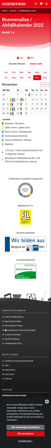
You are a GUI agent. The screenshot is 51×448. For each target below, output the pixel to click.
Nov (37, 77)
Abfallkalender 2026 (27, 11)
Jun (45, 72)
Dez (45, 77)
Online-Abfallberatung (14, 317)
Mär (21, 72)
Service (13, 11)
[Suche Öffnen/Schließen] (35, 4)
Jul (5, 77)
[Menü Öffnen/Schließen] (46, 4)
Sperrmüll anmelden (13, 321)
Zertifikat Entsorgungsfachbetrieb (19, 361)
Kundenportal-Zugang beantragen (21, 330)
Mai (37, 72)
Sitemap (8, 379)
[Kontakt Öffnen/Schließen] (41, 4)
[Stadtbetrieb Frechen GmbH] (14, 4)
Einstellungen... (25, 441)
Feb (14, 72)
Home (4, 11)
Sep (21, 77)
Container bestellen (13, 334)
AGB (7, 365)
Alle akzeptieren (26, 433)
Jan (6, 72)
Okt (29, 77)
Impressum (9, 374)
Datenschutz (10, 370)
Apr (29, 72)
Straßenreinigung (12, 339)
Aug (14, 77)
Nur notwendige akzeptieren (25, 427)
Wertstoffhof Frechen (14, 326)
